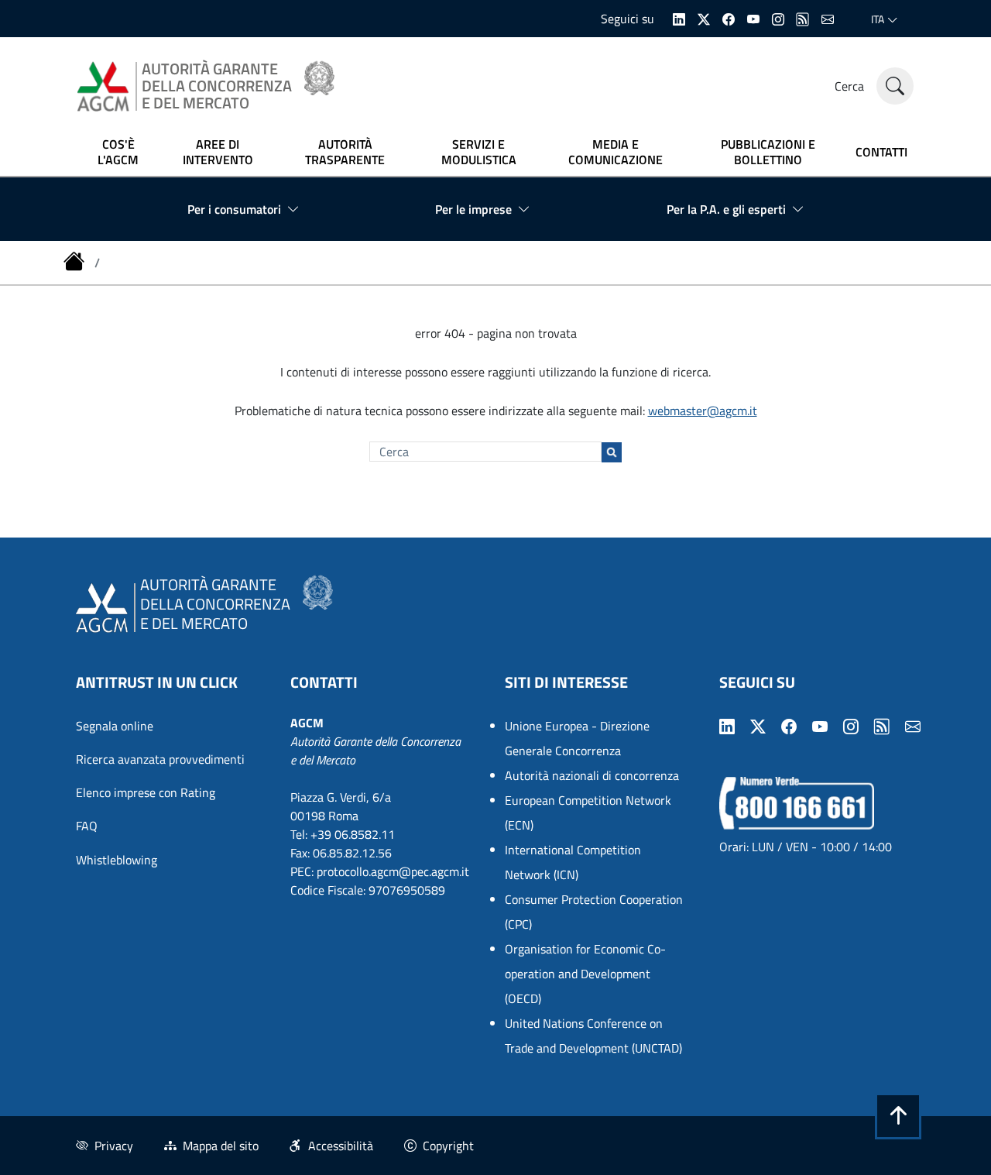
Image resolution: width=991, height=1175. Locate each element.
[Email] (827, 18)
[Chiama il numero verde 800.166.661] (796, 801)
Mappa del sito (221, 1145)
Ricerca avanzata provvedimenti (160, 759)
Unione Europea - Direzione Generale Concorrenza (577, 738)
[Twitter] (704, 18)
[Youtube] (753, 18)
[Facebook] (728, 18)
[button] (898, 1116)
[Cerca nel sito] (895, 86)
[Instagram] (778, 18)
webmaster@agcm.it (702, 410)
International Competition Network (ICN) (573, 862)
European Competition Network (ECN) (588, 812)
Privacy (113, 1145)
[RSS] (803, 18)
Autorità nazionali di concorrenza (592, 775)
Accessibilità (340, 1145)
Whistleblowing (116, 859)
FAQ (87, 825)
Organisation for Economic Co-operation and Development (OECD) (585, 974)
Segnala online (114, 725)
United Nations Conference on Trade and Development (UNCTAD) (593, 1035)
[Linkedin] (679, 18)
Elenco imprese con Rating (145, 792)
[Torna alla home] (75, 262)
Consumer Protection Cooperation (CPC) (594, 911)
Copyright (448, 1145)
